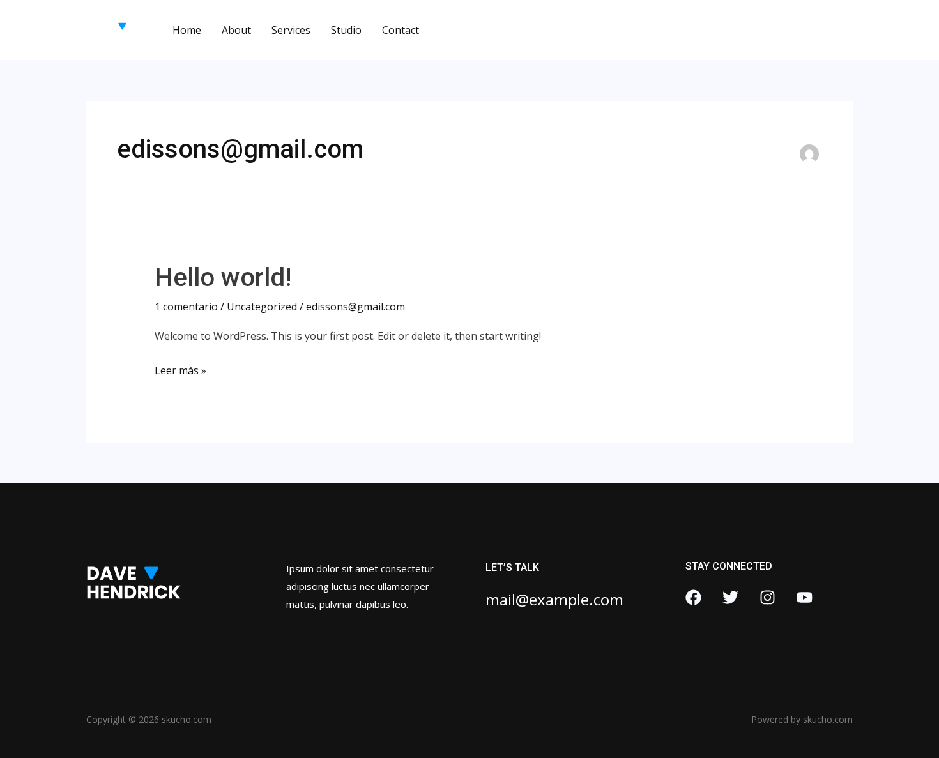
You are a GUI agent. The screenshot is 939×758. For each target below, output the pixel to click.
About (236, 30)
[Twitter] (730, 597)
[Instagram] (767, 597)
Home (186, 30)
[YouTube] (805, 597)
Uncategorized (262, 306)
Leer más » (180, 369)
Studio (346, 30)
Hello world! (223, 277)
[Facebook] (693, 597)
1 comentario (186, 306)
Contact (400, 30)
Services (290, 30)
